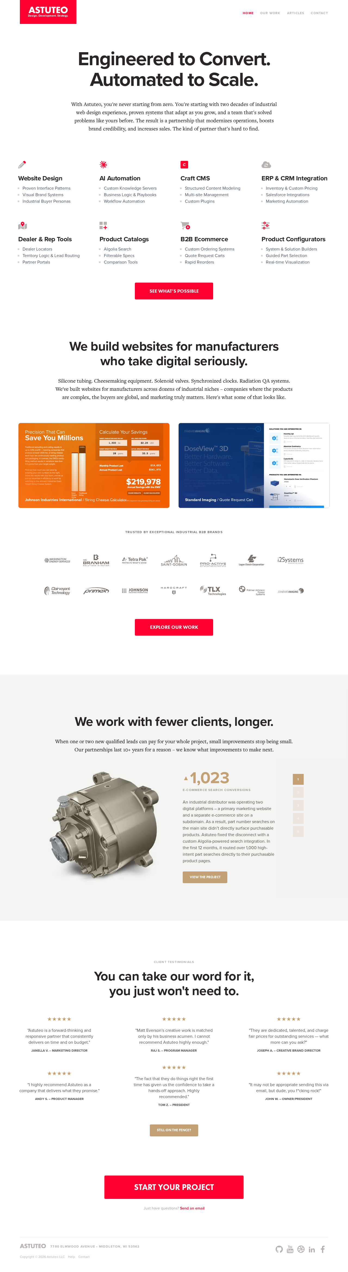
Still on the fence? (174, 1130)
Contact (319, 13)
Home (248, 13)
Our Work (270, 13)
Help (71, 1257)
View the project (205, 877)
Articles (295, 13)
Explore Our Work (174, 627)
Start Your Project (174, 1187)
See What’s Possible (174, 291)
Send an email (192, 1208)
